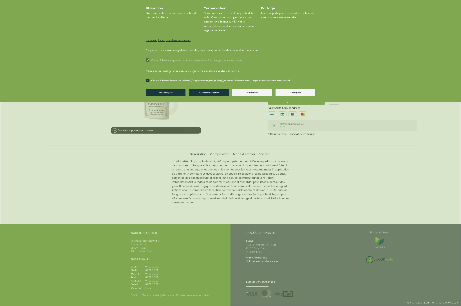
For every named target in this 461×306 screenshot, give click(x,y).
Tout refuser (252, 92)
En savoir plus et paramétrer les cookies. (168, 40)
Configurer (295, 92)
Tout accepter (166, 92)
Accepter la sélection (209, 92)
